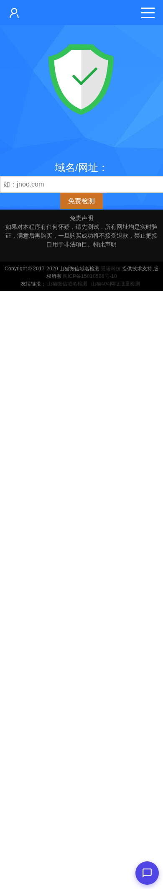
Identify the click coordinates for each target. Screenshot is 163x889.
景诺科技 (111, 269)
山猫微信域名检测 (67, 284)
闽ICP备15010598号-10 (90, 276)
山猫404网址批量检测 (115, 284)
